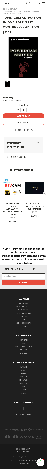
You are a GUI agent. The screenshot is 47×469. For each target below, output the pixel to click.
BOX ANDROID (23, 340)
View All (23, 393)
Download (23, 303)
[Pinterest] (32, 130)
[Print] (24, 130)
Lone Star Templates (28, 460)
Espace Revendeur (23, 307)
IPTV (23, 343)
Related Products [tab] (22, 170)
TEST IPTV (23, 353)
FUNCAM (23, 367)
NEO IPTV (23, 377)
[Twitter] (28, 130)
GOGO (23, 370)
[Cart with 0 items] (39, 3)
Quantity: (23, 105)
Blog (24, 320)
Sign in (18, 323)
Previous (3, 193)
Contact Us (23, 316)
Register (27, 323)
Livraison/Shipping (23, 313)
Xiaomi (23, 390)
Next (44, 193)
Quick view (12, 221)
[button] (40, 462)
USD (33, 3)
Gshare (24, 373)
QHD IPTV (23, 383)
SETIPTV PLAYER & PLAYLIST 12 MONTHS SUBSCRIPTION (34, 206)
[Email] (19, 130)
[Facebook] (15, 130)
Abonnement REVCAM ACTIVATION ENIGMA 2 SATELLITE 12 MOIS (12, 209)
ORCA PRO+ (23, 380)
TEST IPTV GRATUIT (23, 310)
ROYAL (23, 387)
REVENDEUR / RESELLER (23, 347)
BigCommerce (28, 457)
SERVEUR (23, 350)
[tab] (23, 145)
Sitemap (24, 326)
